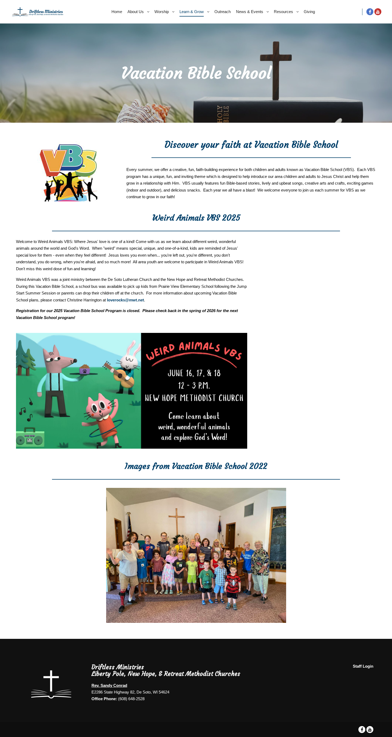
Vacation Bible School (323, 169)
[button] (24, 555)
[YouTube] (377, 11)
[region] (196, 555)
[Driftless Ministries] (37, 11)
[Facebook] (369, 11)
